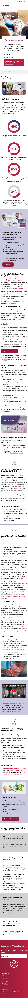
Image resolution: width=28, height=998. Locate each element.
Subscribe (24, 956)
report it (16, 934)
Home (4, 71)
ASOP (14, 205)
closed (20, 479)
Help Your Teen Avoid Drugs (17, 770)
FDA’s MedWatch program (16, 453)
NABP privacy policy (5, 991)
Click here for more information (12, 63)
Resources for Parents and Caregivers (16, 768)
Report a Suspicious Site (9, 351)
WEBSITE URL (7, 54)
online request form (20, 288)
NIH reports (14, 486)
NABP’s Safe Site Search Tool (14, 281)
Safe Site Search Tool (13, 509)
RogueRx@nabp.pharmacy (7, 359)
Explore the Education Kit (10, 819)
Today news (22, 626)
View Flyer (9, 264)
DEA (18, 589)
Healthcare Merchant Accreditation (16, 913)
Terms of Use (6, 989)
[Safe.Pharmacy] (10, 6)
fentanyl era (17, 711)
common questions (12, 408)
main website (12, 303)
